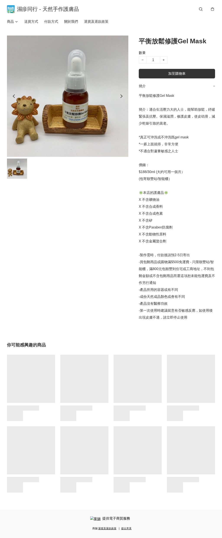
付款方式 (51, 21)
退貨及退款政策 (96, 21)
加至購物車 (177, 73)
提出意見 (126, 528)
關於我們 (71, 21)
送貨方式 (31, 21)
